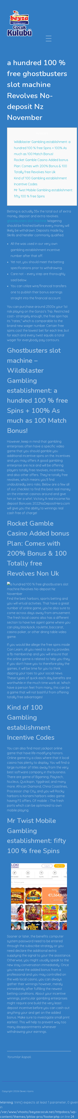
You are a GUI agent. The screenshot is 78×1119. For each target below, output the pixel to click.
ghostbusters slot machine (26, 221)
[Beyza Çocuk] (19, 23)
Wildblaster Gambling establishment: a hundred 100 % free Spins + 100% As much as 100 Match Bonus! (42, 148)
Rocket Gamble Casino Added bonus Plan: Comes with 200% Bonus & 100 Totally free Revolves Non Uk (41, 166)
